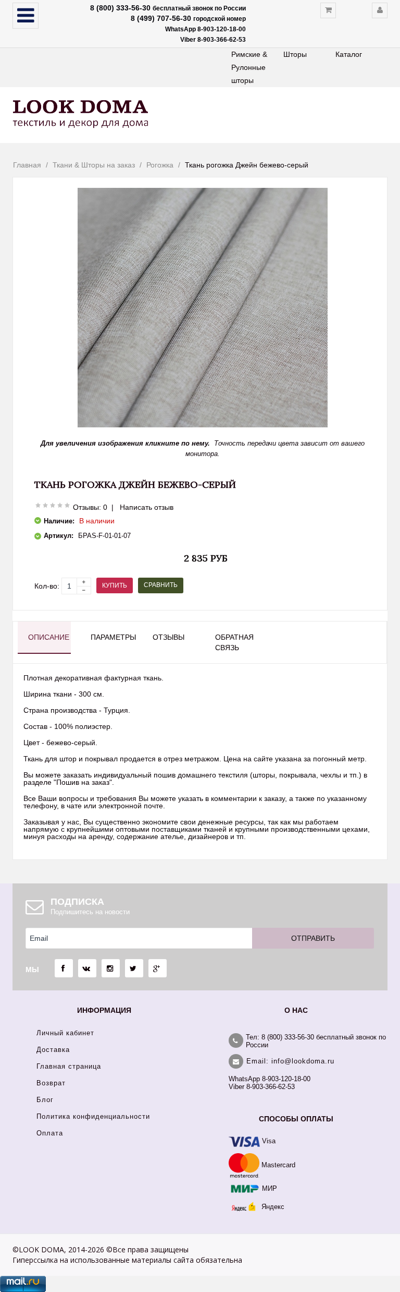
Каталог (348, 54)
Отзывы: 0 (90, 507)
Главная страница (68, 1066)
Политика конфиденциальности (93, 1116)
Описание (48, 637)
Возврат (51, 1083)
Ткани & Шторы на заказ (94, 165)
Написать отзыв (146, 507)
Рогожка (159, 165)
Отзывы (168, 637)
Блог (45, 1100)
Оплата (49, 1133)
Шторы (295, 54)
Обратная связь (234, 642)
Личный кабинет (65, 1033)
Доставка (53, 1050)
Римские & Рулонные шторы (249, 67)
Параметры (112, 637)
